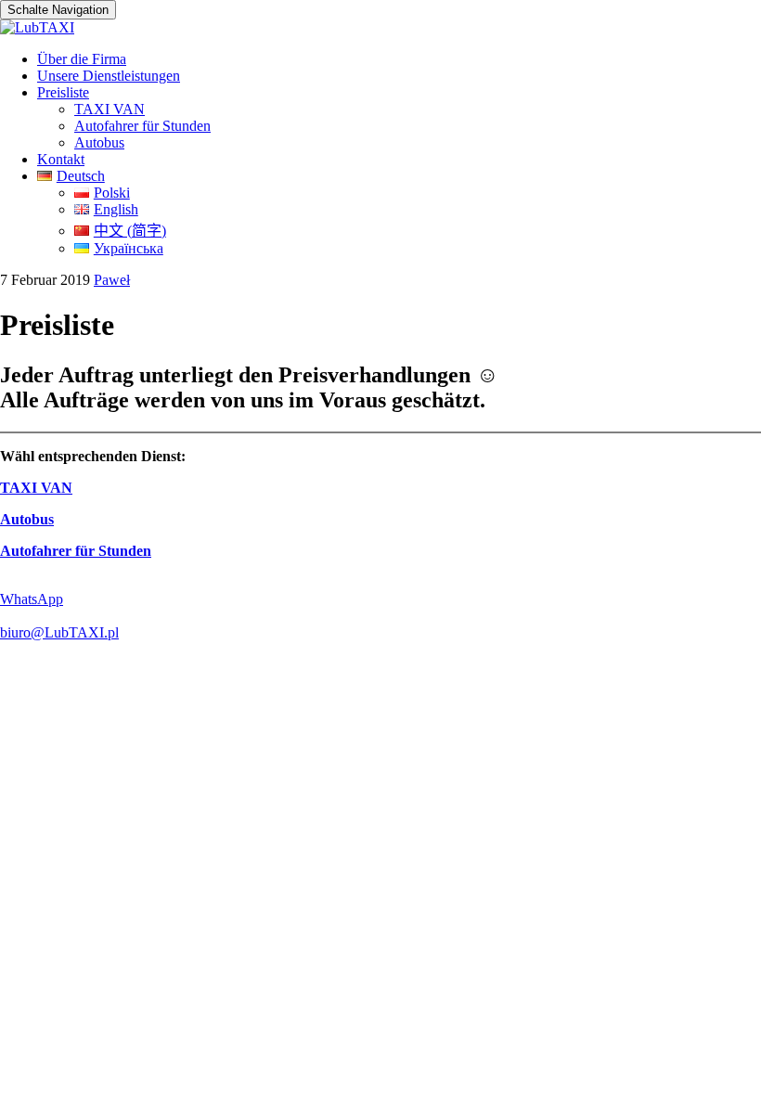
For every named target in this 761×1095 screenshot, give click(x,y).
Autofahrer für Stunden (142, 126)
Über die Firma (81, 59)
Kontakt (60, 159)
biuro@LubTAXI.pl (59, 632)
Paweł (112, 280)
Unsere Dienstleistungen (108, 76)
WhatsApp (31, 599)
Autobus (99, 142)
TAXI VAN (109, 109)
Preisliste (63, 92)
